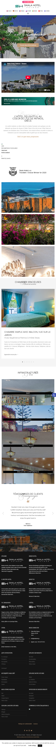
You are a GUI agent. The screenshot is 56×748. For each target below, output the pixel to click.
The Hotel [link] (31, 665)
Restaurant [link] (28, 449)
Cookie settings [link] (32, 745)
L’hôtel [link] (30, 685)
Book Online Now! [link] (28, 2)
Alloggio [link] (3, 720)
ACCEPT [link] (40, 745)
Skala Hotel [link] (4, 150)
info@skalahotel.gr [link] (35, 647)
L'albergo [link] (3, 718)
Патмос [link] (3, 693)
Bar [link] (28, 396)
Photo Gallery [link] (32, 670)
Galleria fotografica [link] (5, 723)
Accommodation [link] (32, 667)
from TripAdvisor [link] (28, 534)
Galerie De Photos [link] (33, 690)
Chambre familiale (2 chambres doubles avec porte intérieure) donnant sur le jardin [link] (27, 335)
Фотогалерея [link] (4, 690)
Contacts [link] (35, 732)
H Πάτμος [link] (3, 672)
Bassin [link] (28, 423)
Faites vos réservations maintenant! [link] (14, 552)
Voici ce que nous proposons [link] (28, 136)
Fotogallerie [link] (31, 706)
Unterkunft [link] (31, 704)
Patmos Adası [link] (4, 709)
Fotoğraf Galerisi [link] (5, 706)
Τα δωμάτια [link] (3, 667)
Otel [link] (2, 702)
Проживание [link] (4, 688)
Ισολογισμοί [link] (4, 677)
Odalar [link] (2, 704)
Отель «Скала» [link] (4, 685)
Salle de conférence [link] (28, 475)
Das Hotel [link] (31, 702)
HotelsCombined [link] (5, 152)
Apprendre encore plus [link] (10, 357)
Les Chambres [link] (32, 688)
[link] (54, 395)
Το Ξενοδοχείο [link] (4, 665)
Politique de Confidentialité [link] (25, 732)
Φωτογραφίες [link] (4, 670)
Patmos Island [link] (32, 672)
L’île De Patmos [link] (32, 693)
